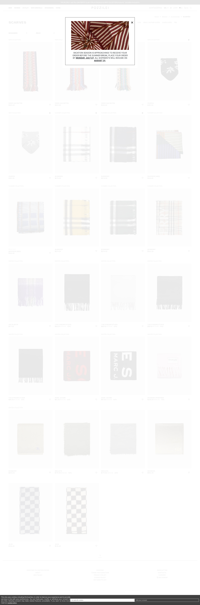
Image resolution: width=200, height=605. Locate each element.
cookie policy (12, 603)
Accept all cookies (77, 600)
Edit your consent (141, 600)
